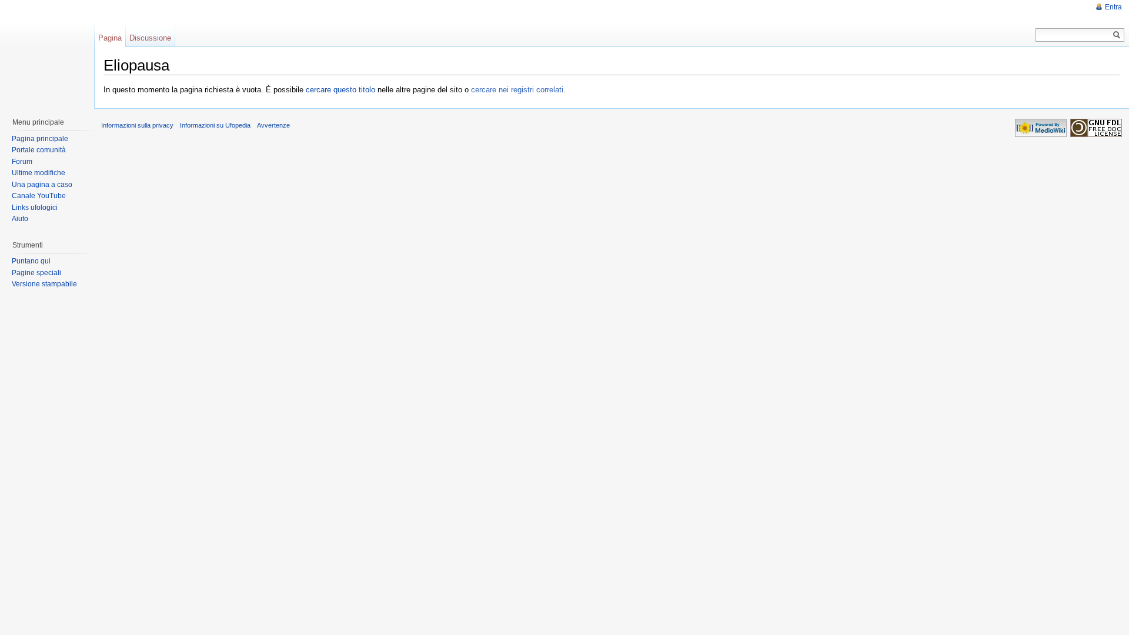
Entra (1113, 7)
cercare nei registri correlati (517, 89)
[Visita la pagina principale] (46, 53)
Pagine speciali (36, 273)
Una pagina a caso (42, 185)
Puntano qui (31, 261)
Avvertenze (273, 125)
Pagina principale (40, 139)
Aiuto (20, 219)
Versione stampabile (44, 284)
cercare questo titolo (340, 89)
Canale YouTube (39, 196)
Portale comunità (39, 150)
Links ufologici (35, 207)
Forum (22, 162)
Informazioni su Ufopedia (215, 125)
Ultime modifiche (38, 173)
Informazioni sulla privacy (137, 125)
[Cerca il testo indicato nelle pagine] (1117, 35)
